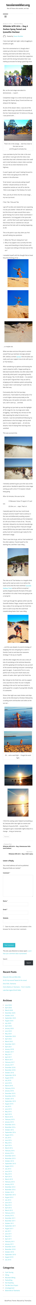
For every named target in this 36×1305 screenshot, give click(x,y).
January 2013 (9, 1184)
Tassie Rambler (18, 36)
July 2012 (8, 1200)
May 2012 (8, 1205)
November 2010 (10, 1249)
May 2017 (8, 1054)
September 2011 (10, 1226)
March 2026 (9, 1010)
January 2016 (9, 1091)
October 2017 (9, 1052)
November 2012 (10, 1189)
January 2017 (9, 1065)
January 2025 (9, 1028)
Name (5, 901)
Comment (6, 873)
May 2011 (8, 1236)
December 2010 (10, 1247)
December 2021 (10, 1044)
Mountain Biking (18, 24)
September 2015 (10, 1101)
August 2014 (9, 1135)
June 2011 (8, 1234)
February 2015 (10, 1119)
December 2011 (10, 1218)
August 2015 (9, 1104)
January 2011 (9, 1244)
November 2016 (10, 1070)
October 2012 (9, 1192)
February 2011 (10, 1241)
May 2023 (8, 1034)
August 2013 (9, 1166)
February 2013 (10, 1182)
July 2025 (8, 1023)
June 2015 (8, 1109)
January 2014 (9, 1153)
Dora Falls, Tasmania (9, 983)
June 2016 (8, 1083)
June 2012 (8, 1202)
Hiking (7, 1275)
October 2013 (9, 1161)
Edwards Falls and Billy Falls (12, 977)
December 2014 (10, 1124)
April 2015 (8, 1114)
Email (5, 909)
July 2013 (8, 1169)
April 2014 (8, 1145)
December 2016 (10, 1067)
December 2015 (10, 1093)
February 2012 (10, 1213)
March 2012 (9, 1210)
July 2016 (8, 1080)
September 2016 (10, 1075)
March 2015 (9, 1117)
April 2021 (8, 1047)
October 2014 (9, 1130)
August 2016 (9, 1078)
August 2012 (9, 1197)
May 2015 (8, 1111)
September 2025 (10, 1018)
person (19, 356)
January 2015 (9, 1122)
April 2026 (8, 1007)
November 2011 (10, 1221)
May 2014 (8, 1143)
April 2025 (8, 1026)
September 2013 (10, 1163)
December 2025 (10, 1013)
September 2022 (10, 1036)
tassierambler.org (18, 5)
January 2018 (9, 1049)
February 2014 (10, 1150)
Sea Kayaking (9, 1283)
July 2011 (8, 1231)
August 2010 (9, 1257)
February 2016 (10, 1088)
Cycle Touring (9, 1272)
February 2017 (10, 1062)
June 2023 (8, 1031)
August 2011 (9, 1228)
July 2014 (8, 1137)
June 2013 (8, 1171)
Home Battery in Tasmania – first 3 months (16, 987)
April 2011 (8, 1239)
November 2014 (10, 1127)
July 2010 (8, 1260)
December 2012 (10, 1187)
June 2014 (8, 1140)
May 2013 (8, 1174)
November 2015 (10, 1096)
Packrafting (8, 1280)
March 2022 (9, 1041)
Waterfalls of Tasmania (12, 1290)
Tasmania (6, 836)
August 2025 (9, 1021)
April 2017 (8, 1057)
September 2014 (10, 1132)
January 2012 (9, 1215)
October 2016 (9, 1072)
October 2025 (9, 1015)
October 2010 (9, 1252)
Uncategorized (9, 1288)
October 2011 (9, 1223)
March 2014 (9, 1148)
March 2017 (9, 1059)
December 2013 (10, 1156)
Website (5, 918)
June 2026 (8, 1005)
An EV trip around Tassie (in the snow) (15, 980)
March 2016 (9, 1085)
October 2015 (9, 1098)
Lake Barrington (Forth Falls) (12, 990)
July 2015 (8, 1106)
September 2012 (10, 1195)
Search (5, 959)
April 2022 (8, 1039)
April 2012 (8, 1208)
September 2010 (10, 1254)
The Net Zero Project (11, 1285)
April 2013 (8, 1176)
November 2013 (10, 1158)
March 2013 (9, 1179)
